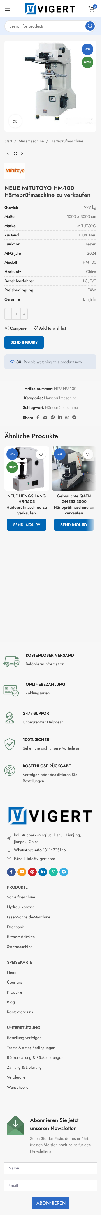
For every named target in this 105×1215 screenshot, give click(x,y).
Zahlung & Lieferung (24, 1067)
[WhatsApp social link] (67, 417)
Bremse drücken (21, 937)
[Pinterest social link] (53, 417)
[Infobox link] (50, 661)
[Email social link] (45, 417)
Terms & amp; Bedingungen (31, 1047)
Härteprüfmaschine (66, 141)
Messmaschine (31, 141)
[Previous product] (7, 153)
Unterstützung (23, 1027)
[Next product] (21, 153)
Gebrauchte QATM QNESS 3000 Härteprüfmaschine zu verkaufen (74, 504)
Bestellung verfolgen (24, 1038)
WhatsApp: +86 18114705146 (40, 850)
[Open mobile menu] (7, 9)
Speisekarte (19, 962)
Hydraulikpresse (21, 907)
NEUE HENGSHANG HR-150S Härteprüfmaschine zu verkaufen (26, 504)
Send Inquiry (24, 342)
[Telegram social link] (74, 417)
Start (8, 141)
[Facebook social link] (37, 417)
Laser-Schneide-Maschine (28, 917)
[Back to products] (14, 153)
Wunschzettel (18, 1087)
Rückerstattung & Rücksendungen (35, 1057)
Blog (11, 1002)
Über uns (14, 982)
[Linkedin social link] (60, 417)
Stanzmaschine (19, 946)
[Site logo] (50, 8)
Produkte (17, 887)
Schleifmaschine (21, 897)
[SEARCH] (90, 26)
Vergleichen (17, 1077)
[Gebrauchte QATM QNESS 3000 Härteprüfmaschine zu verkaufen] (74, 468)
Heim (11, 972)
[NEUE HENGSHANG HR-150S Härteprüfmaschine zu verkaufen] (26, 468)
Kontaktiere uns (20, 1012)
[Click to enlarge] (15, 121)
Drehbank (15, 927)
